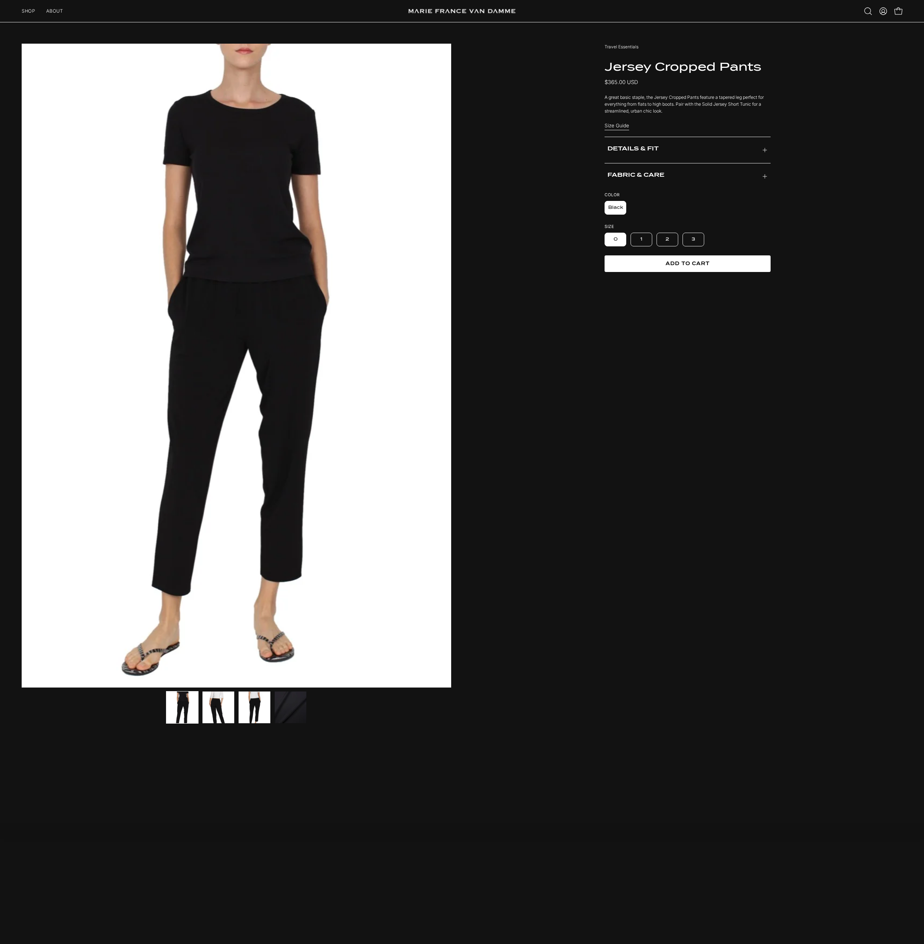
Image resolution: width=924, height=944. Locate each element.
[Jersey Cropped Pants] (182, 707)
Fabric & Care (635, 175)
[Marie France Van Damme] (462, 11)
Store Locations (569, 894)
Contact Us (563, 874)
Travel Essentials (621, 46)
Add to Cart (688, 263)
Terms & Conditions (573, 884)
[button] (868, 11)
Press (393, 884)
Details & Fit (633, 148)
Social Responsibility (410, 874)
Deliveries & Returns (574, 864)
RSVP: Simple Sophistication (419, 864)
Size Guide (617, 125)
